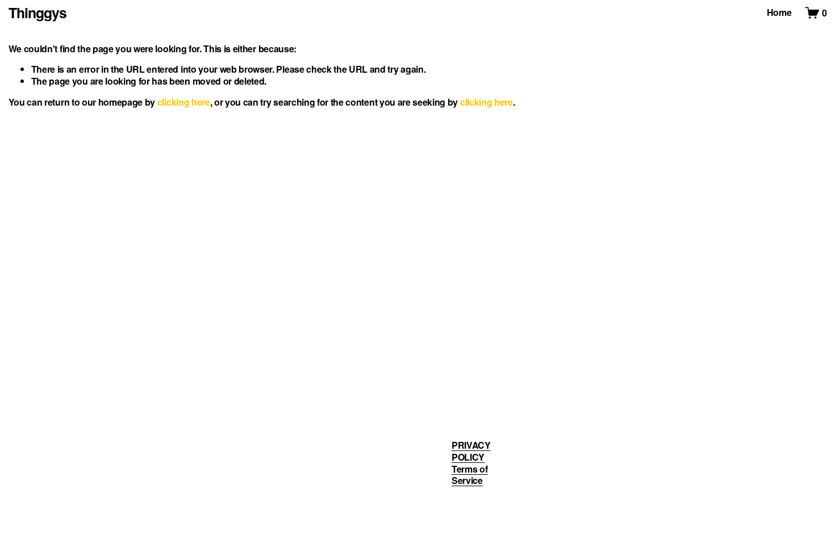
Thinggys (37, 12)
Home (779, 12)
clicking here (183, 101)
